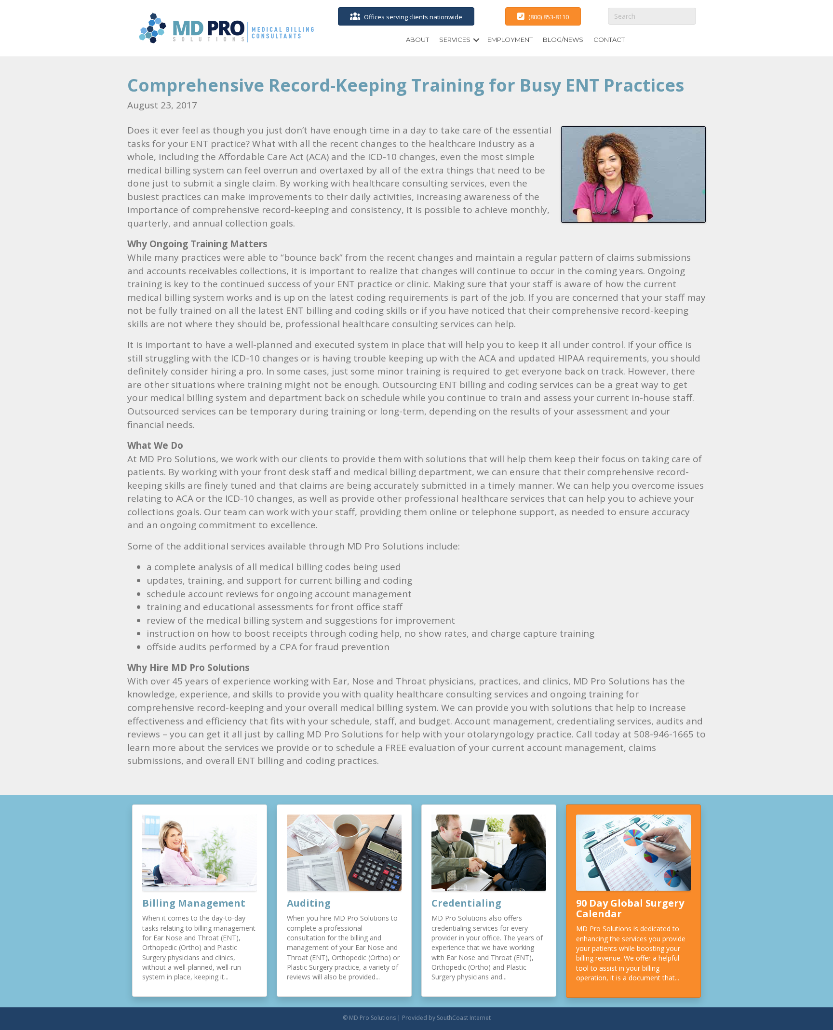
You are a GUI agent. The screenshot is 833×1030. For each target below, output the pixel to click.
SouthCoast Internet (464, 1018)
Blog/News (563, 39)
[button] (476, 39)
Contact (609, 39)
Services (454, 39)
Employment (510, 39)
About (417, 39)
